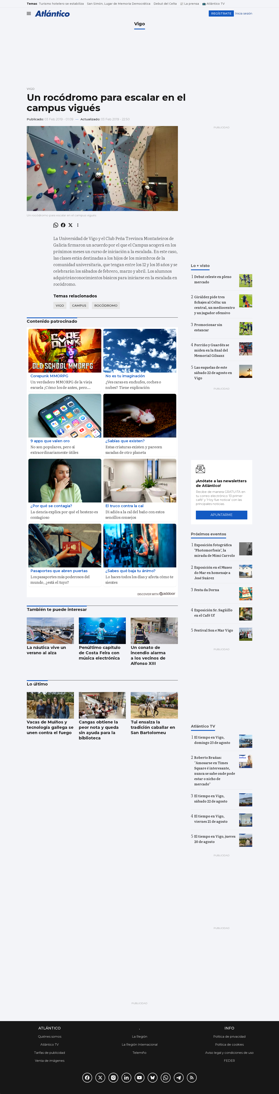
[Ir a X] (100, 1078)
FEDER (229, 1061)
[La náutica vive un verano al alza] (50, 630)
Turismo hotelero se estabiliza (61, 4)
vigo (60, 305)
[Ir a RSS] (192, 1078)
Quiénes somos (49, 1036)
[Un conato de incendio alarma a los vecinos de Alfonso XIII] (154, 630)
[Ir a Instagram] (113, 1078)
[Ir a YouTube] (139, 1078)
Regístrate (221, 13)
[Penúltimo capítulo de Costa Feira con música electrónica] (102, 630)
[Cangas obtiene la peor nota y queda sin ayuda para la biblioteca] (102, 705)
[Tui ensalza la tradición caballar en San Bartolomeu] (154, 705)
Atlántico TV (49, 1044)
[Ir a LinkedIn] (126, 1078)
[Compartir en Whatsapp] (55, 225)
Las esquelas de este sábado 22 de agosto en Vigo (213, 372)
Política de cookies (229, 1044)
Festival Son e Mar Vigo (213, 630)
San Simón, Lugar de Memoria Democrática (118, 4)
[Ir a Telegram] (179, 1078)
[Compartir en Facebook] (63, 225)
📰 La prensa (189, 4)
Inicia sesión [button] (243, 13)
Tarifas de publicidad (49, 1053)
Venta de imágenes (49, 1061)
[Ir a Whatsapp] (166, 1078)
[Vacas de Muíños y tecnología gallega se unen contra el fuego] (50, 705)
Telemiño (139, 1053)
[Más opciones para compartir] (77, 225)
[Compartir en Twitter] (70, 225)
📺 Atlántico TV (213, 4)
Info (229, 1028)
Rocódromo (105, 305)
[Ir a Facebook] (87, 1078)
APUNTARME (222, 515)
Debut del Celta (165, 4)
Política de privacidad (229, 1036)
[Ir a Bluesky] (152, 1078)
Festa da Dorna (206, 589)
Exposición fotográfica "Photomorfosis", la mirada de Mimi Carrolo (214, 550)
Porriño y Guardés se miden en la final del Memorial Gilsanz (211, 350)
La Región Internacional (139, 1044)
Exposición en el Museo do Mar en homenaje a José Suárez (213, 572)
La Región (139, 1036)
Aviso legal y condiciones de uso (229, 1053)
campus (79, 305)
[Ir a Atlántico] (52, 13)
